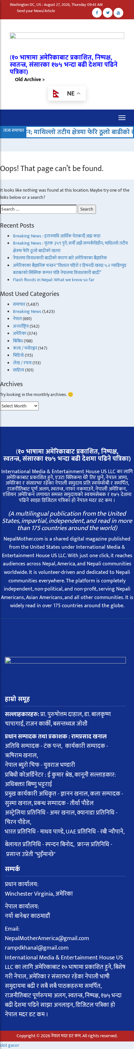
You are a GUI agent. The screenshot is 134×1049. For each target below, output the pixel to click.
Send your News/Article (36, 11)
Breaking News (27, 311)
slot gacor (9, 1045)
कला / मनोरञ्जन (25, 348)
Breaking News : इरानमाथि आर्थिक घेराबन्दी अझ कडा (56, 236)
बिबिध (18, 341)
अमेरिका (19, 333)
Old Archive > (30, 79)
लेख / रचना (22, 363)
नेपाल (17, 318)
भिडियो (18, 355)
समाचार (19, 304)
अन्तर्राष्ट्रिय (21, 326)
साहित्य (18, 370)
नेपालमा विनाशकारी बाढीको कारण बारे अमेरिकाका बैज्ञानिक (60, 258)
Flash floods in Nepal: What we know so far (53, 280)
